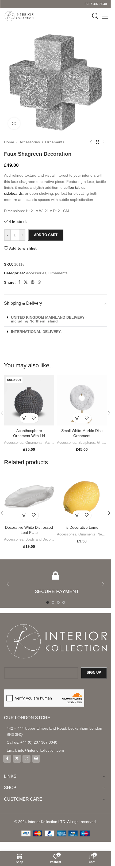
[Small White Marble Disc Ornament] (82, 400)
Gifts (101, 443)
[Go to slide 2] (53, 602)
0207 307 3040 (96, 4)
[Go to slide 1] (47, 602)
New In (103, 534)
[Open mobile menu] (105, 16)
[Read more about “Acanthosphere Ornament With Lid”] (24, 418)
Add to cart (45, 235)
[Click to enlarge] (14, 124)
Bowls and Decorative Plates (47, 539)
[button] (77, 418)
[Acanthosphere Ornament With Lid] (29, 400)
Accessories (13, 443)
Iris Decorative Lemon (82, 527)
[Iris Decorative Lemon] (82, 497)
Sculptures (86, 443)
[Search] (95, 16)
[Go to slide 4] (63, 602)
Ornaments (34, 443)
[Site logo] (18, 16)
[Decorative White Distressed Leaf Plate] (29, 497)
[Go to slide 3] (58, 602)
